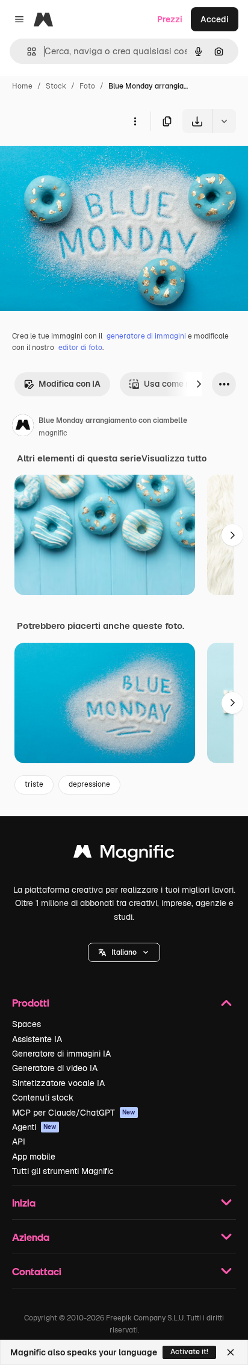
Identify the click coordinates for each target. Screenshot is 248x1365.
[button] (124, 952)
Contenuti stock (42, 1097)
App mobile (33, 1156)
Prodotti (30, 1002)
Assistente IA (37, 1039)
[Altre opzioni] (135, 121)
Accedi (214, 19)
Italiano (124, 952)
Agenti (34, 1127)
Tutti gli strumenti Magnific (63, 1171)
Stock (56, 86)
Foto (87, 86)
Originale (79, 161)
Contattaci (36, 1271)
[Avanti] (198, 384)
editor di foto (80, 347)
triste (34, 784)
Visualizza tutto (173, 458)
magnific (53, 433)
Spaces (26, 1024)
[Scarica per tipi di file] (224, 121)
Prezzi (169, 19)
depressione (89, 784)
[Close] (230, 1352)
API (18, 1141)
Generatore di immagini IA (61, 1053)
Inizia (24, 1202)
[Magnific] (124, 854)
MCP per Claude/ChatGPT (73, 1112)
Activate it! (189, 1352)
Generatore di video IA (55, 1068)
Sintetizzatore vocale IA (58, 1083)
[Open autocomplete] (26, 51)
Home (22, 86)
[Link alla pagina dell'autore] (23, 427)
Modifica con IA (70, 383)
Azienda (30, 1237)
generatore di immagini (146, 336)
